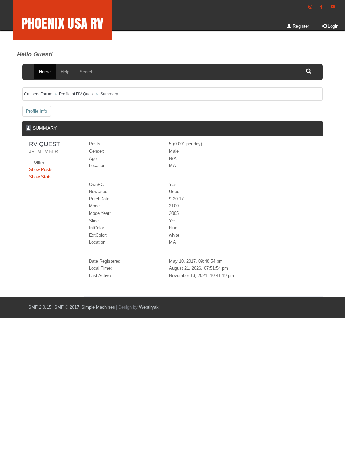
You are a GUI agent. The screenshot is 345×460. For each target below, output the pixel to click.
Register (300, 26)
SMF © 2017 (66, 307)
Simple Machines (98, 307)
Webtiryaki (149, 307)
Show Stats (40, 176)
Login (332, 26)
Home (45, 71)
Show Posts (41, 169)
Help (65, 71)
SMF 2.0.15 (39, 307)
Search (86, 71)
